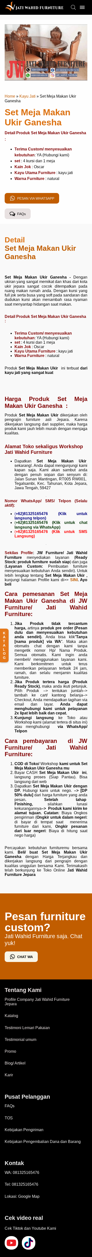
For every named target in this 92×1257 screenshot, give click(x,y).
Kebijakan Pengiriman (24, 1130)
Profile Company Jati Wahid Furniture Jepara (37, 1001)
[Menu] (82, 7)
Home (10, 96)
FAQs (9, 1106)
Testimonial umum (20, 1039)
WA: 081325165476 (22, 1172)
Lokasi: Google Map (22, 1196)
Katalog (11, 1016)
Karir (9, 1075)
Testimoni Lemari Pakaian (27, 1028)
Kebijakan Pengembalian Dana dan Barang (43, 1141)
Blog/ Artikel (15, 1063)
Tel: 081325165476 (21, 1184)
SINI (74, 580)
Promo (10, 1051)
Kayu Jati (27, 96)
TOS (9, 1118)
